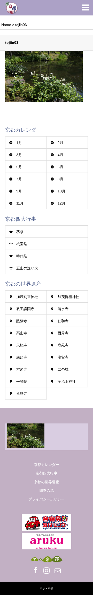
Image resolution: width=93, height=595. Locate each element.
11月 (20, 203)
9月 (19, 191)
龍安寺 (63, 357)
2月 (60, 143)
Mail (58, 570)
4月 (60, 155)
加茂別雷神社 (27, 297)
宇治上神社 (67, 381)
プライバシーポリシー (46, 499)
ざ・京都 (48, 588)
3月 (19, 155)
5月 (19, 167)
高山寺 (21, 333)
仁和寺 (63, 321)
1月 (19, 143)
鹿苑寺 (63, 345)
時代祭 (21, 256)
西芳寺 (63, 333)
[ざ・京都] (11, 8)
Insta (46, 570)
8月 (60, 179)
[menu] (85, 7)
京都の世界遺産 (46, 482)
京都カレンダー (46, 465)
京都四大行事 (46, 473)
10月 (61, 191)
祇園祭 (21, 244)
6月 (60, 167)
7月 (19, 179)
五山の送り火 (27, 268)
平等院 (21, 381)
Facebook (35, 570)
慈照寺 (21, 357)
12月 (61, 203)
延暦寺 (21, 394)
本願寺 (21, 369)
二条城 (63, 369)
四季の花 (46, 490)
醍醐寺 (21, 321)
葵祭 (20, 232)
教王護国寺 (25, 309)
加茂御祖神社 (68, 297)
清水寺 (63, 309)
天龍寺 (21, 345)
